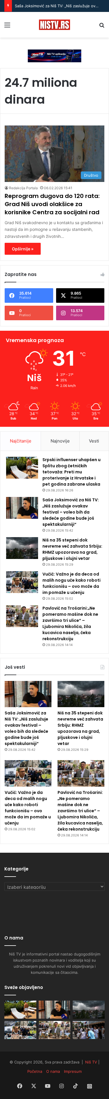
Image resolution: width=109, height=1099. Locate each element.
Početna (34, 1071)
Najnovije (60, 441)
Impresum (73, 1071)
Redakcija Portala (23, 188)
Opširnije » (22, 248)
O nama (53, 1071)
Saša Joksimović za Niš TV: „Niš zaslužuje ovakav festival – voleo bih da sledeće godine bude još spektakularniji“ (70, 512)
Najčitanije (20, 441)
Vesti (94, 441)
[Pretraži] (102, 26)
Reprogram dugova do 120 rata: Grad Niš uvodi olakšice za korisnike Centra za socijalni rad (52, 204)
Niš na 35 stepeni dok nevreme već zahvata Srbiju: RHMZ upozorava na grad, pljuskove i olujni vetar (72, 549)
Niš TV (91, 1062)
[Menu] (7, 26)
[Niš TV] (54, 24)
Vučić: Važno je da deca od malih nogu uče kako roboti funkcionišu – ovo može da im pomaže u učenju (71, 583)
